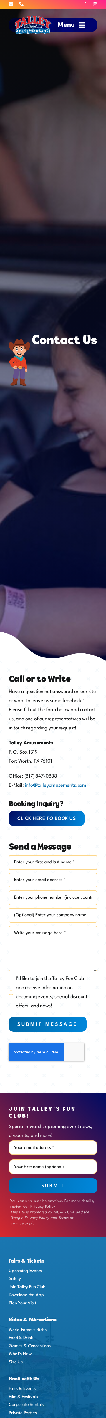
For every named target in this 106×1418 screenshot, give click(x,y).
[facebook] (85, 4)
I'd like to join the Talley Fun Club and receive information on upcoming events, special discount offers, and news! (51, 992)
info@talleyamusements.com (56, 785)
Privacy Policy (42, 1207)
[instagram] (95, 4)
